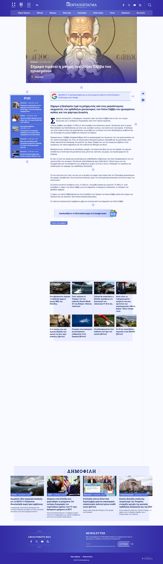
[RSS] (140, 5)
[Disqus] (93, 375)
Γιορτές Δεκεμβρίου (59, 223)
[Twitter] (129, 5)
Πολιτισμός (98, 13)
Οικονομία (82, 13)
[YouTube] (135, 5)
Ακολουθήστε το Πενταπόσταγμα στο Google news (82, 213)
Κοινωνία (141, 13)
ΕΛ (37, 5)
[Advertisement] (93, 254)
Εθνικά (40, 13)
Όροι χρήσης (75, 557)
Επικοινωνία (87, 557)
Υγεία (112, 13)
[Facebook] (123, 5)
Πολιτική (67, 13)
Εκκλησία (126, 13)
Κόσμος (53, 13)
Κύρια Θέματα (24, 13)
